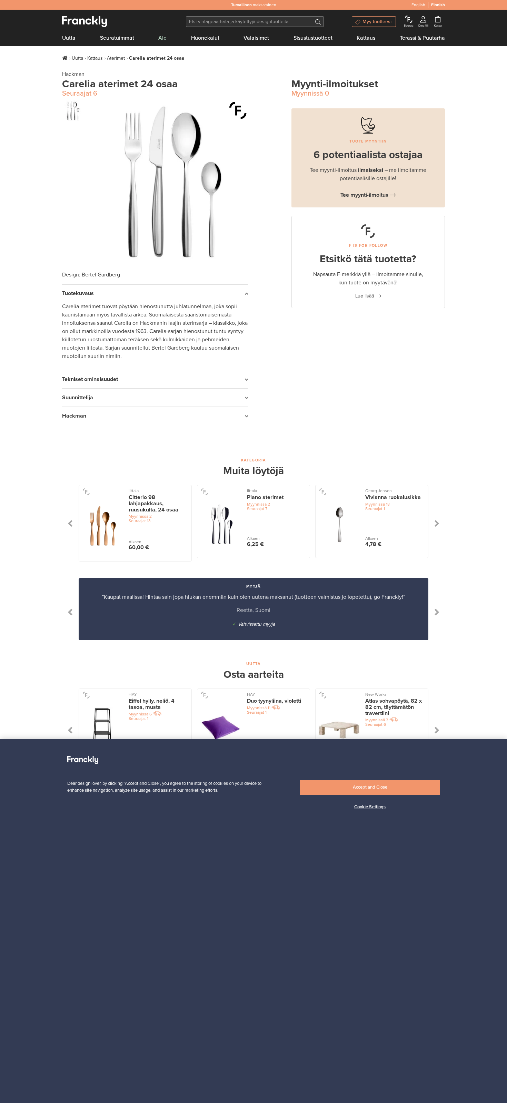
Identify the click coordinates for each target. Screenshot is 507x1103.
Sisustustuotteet (313, 38)
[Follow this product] (86, 491)
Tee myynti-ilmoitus (364, 195)
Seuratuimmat (117, 38)
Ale (162, 38)
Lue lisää (364, 296)
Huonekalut (205, 38)
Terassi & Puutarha (422, 38)
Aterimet (116, 58)
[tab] (155, 294)
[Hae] (318, 21)
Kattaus (366, 38)
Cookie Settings (370, 807)
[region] (253, 921)
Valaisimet (256, 38)
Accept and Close (370, 787)
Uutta (69, 38)
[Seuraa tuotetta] (238, 110)
